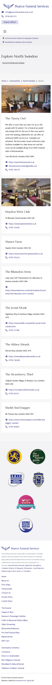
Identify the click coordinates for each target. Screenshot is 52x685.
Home (3, 81)
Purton (13, 571)
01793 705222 (14, 257)
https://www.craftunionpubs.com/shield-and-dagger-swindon (25, 421)
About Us (5, 580)
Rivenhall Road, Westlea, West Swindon (18, 42)
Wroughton (37, 565)
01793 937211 (13, 393)
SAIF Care (5, 641)
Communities (14, 81)
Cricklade (4, 568)
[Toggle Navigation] (4, 31)
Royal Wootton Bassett (16, 565)
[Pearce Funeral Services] (26, 6)
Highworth (28, 565)
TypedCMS (30, 680)
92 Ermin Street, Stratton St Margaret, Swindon (21, 38)
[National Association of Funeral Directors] (14, 456)
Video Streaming (8, 624)
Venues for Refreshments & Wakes (13, 63)
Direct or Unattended (10, 656)
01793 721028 (13, 227)
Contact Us (6, 593)
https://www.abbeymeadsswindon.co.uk (24, 356)
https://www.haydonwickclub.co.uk (22, 224)
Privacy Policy (6, 597)
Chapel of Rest (7, 612)
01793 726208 (14, 360)
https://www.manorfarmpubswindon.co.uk (25, 253)
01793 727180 (13, 330)
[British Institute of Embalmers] (38, 479)
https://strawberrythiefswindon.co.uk (23, 390)
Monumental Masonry (10, 628)
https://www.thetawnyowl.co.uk (21, 162)
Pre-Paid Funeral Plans (10, 632)
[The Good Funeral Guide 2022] (37, 456)
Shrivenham (28, 568)
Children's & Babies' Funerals (12, 668)
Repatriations (7, 636)
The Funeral (6, 608)
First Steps (5, 584)
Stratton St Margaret (15, 568)
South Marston (38, 568)
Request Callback (10, 22)
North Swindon (29, 81)
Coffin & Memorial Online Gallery (14, 620)
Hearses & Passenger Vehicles (13, 616)
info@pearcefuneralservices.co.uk (19, 12)
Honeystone (19, 680)
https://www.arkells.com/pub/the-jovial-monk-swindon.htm (25, 325)
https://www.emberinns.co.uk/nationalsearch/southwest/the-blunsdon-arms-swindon (25, 292)
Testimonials (6, 589)
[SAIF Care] (26, 525)
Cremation (5, 652)
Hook (18, 571)
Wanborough (6, 571)
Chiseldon (27, 571)
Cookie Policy (6, 601)
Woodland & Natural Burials (12, 664)
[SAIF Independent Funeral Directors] (16, 479)
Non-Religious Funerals (10, 660)
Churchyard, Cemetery (10, 647)
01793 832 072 (10, 16)
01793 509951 (13, 427)
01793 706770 (14, 169)
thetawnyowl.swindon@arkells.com (22, 166)
